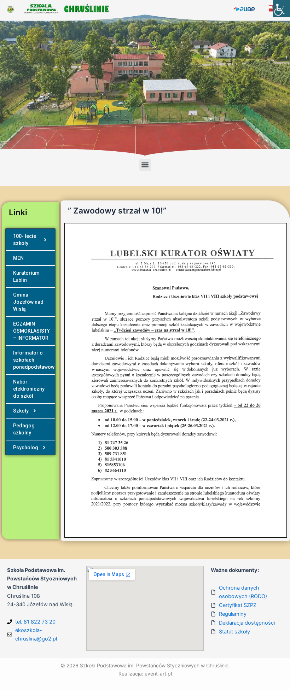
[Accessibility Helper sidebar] (281, 8)
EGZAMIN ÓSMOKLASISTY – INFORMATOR (31, 331)
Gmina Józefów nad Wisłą (28, 302)
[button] (145, 165)
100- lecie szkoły (24, 239)
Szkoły (21, 411)
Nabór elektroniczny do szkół (29, 389)
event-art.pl (158, 674)
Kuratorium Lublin (26, 276)
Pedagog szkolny (24, 429)
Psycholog (25, 447)
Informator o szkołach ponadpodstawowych (34, 360)
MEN (18, 258)
